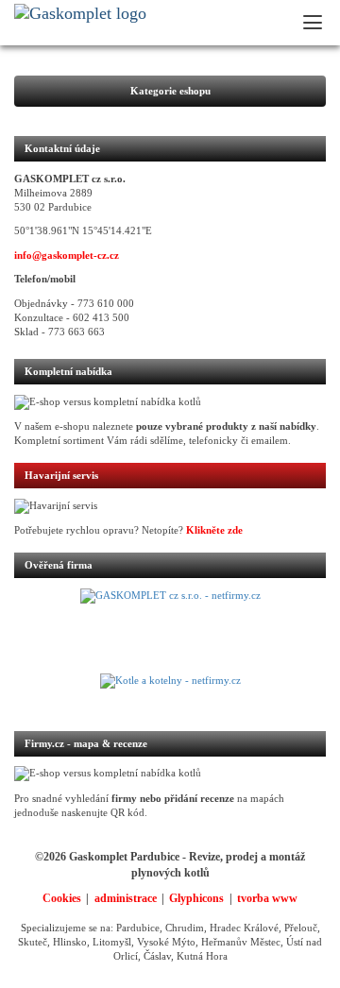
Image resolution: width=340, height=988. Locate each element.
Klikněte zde (214, 530)
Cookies (61, 898)
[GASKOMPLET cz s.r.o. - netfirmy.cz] (170, 630)
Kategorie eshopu (170, 91)
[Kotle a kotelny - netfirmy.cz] (170, 692)
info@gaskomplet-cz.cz (66, 255)
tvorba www (267, 898)
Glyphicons (196, 898)
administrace (125, 898)
